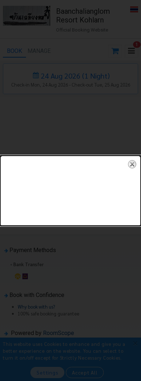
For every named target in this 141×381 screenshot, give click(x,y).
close (132, 164)
